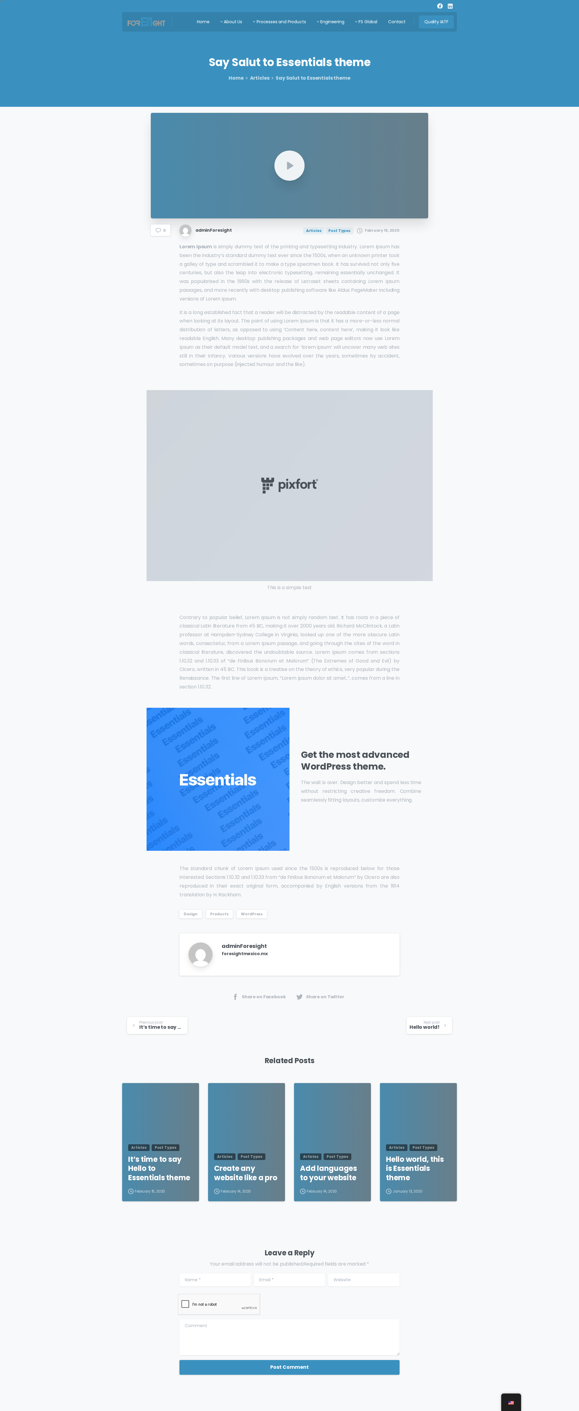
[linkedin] (450, 6)
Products (219, 914)
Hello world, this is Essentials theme (415, 1169)
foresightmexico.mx (245, 954)
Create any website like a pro (245, 1173)
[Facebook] (440, 6)
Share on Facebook (264, 997)
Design (191, 914)
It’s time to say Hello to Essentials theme (159, 1169)
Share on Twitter (325, 997)
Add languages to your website (328, 1173)
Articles (260, 78)
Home (236, 78)
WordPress (252, 914)
